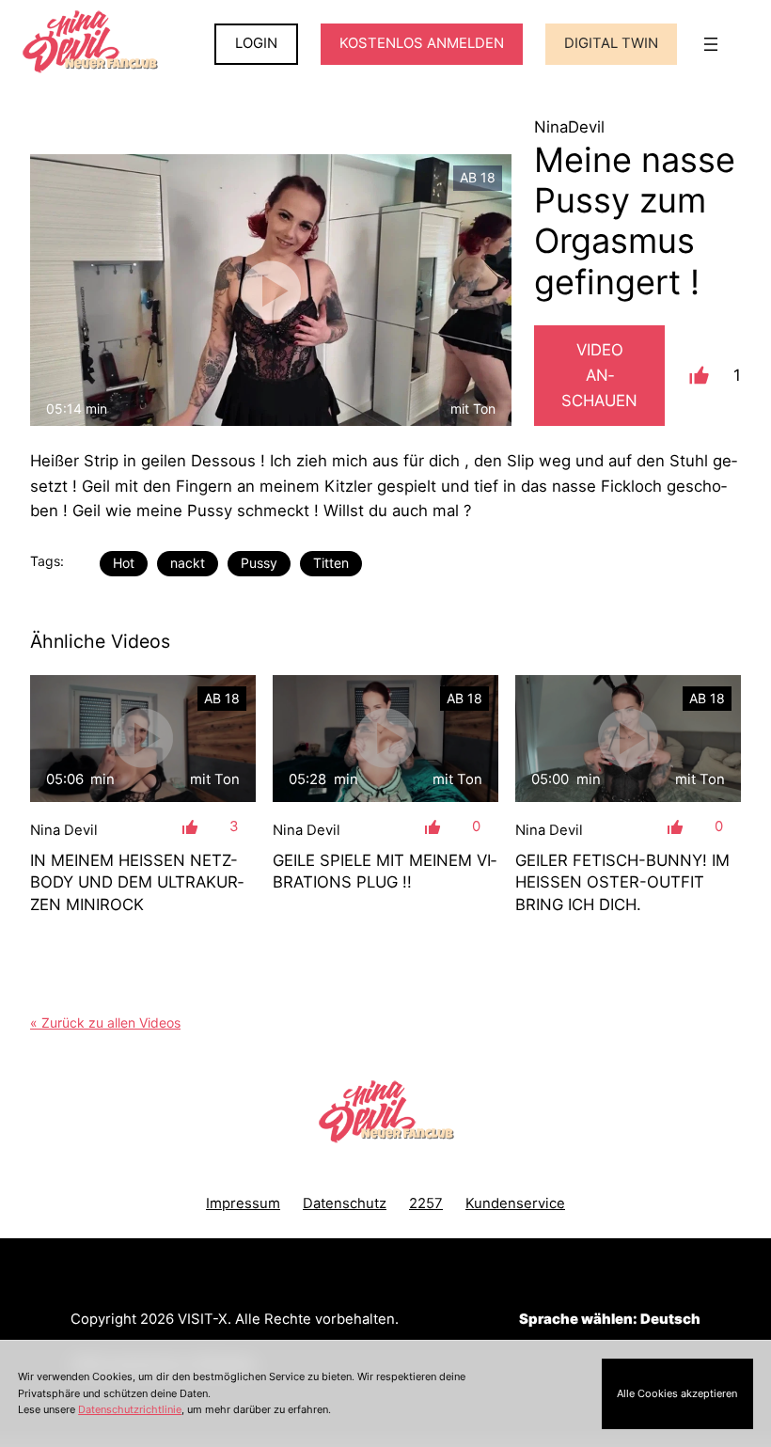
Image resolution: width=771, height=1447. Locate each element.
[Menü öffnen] (711, 44)
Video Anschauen (599, 375)
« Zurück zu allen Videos (105, 1022)
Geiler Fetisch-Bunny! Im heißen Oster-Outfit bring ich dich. (622, 882)
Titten (331, 563)
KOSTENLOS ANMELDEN (421, 43)
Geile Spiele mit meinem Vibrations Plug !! (384, 871)
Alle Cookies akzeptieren (677, 1393)
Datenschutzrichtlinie (129, 1409)
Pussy (259, 563)
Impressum (243, 1203)
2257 (426, 1203)
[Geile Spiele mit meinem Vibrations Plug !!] (385, 738)
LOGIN (256, 43)
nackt (187, 563)
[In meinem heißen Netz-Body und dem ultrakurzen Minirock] (143, 738)
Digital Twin (611, 43)
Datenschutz (344, 1203)
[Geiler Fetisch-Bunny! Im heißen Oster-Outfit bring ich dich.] (628, 738)
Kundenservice (515, 1203)
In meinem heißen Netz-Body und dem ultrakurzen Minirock (137, 882)
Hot (123, 563)
